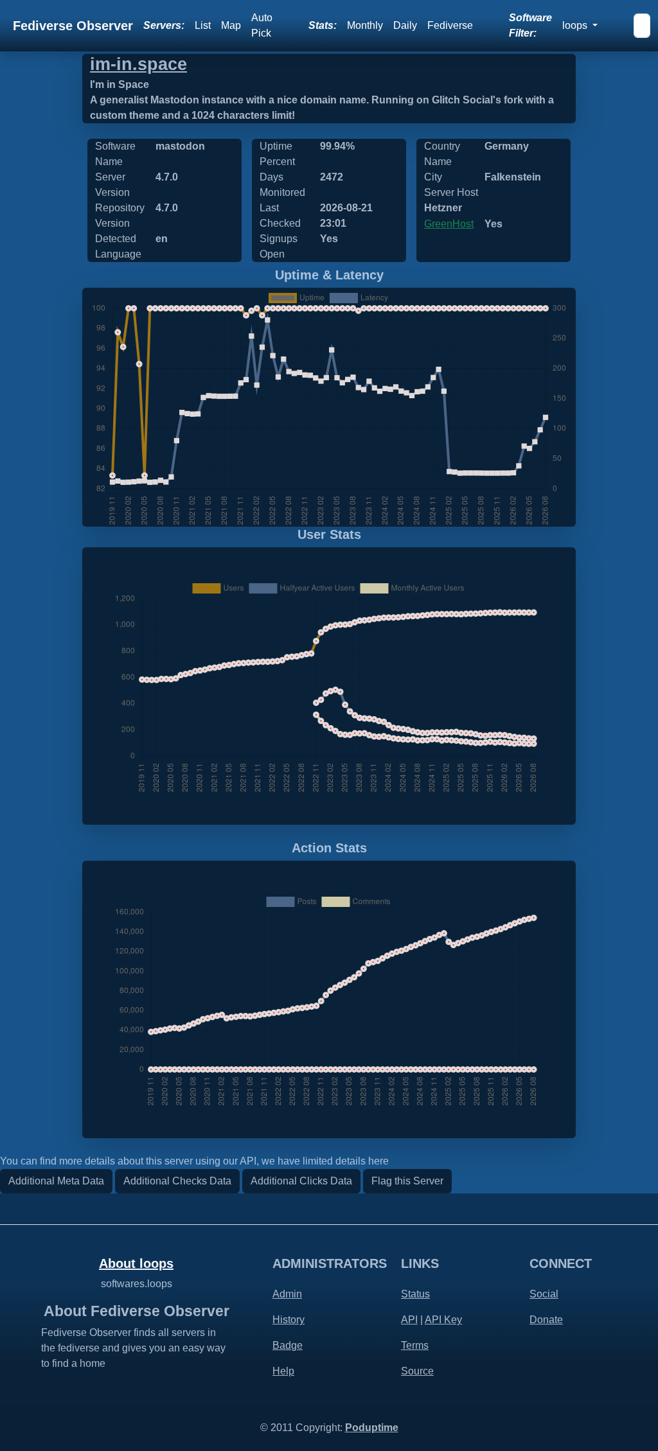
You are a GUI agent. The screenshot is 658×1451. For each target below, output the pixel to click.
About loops (136, 1263)
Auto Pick (261, 25)
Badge (287, 1345)
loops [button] (576, 25)
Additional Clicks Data (301, 1180)
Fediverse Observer (73, 26)
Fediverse (450, 25)
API (409, 1319)
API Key (443, 1319)
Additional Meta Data (56, 1180)
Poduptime (371, 1427)
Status (415, 1293)
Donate (546, 1319)
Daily (405, 25)
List (203, 25)
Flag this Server (407, 1180)
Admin (287, 1293)
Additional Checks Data (177, 1180)
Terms (415, 1345)
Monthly (365, 25)
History (288, 1319)
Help (283, 1371)
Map (231, 25)
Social (543, 1293)
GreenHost (449, 223)
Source (417, 1371)
